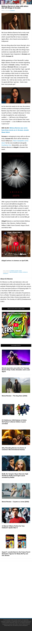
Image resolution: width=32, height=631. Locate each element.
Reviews (19, 572)
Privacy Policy (7, 625)
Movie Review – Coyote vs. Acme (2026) (15, 501)
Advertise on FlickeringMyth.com (19, 608)
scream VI (25, 272)
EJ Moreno (12, 270)
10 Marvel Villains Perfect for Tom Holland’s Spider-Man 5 (13, 526)
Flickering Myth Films (19, 600)
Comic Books (19, 592)
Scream (20, 272)
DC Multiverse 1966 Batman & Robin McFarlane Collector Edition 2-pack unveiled (14, 421)
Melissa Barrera (14, 272)
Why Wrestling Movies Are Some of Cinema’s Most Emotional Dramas (14, 448)
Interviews (19, 580)
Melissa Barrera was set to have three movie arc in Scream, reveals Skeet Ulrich (15, 130)
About (19, 603)
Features (19, 575)
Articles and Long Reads (19, 577)
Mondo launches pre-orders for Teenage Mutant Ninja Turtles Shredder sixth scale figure (16, 369)
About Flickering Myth (19, 605)
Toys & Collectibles (19, 598)
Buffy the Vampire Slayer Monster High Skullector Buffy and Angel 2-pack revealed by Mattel (15, 475)
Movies (17, 270)
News (20, 270)
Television (19, 590)
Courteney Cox (6, 145)
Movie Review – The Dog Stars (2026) (14, 396)
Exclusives (19, 582)
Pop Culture (19, 585)
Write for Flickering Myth (19, 610)
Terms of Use (25, 624)
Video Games (19, 595)
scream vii (5, 273)
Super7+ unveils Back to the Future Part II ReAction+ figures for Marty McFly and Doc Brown (16, 553)
